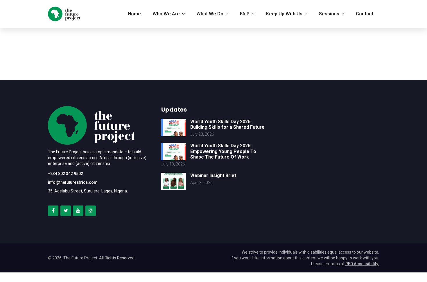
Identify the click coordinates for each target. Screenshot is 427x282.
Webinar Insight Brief (213, 175)
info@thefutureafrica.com (73, 182)
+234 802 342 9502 (65, 173)
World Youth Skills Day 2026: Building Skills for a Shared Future (227, 124)
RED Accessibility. (362, 263)
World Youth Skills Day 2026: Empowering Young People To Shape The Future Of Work (223, 151)
